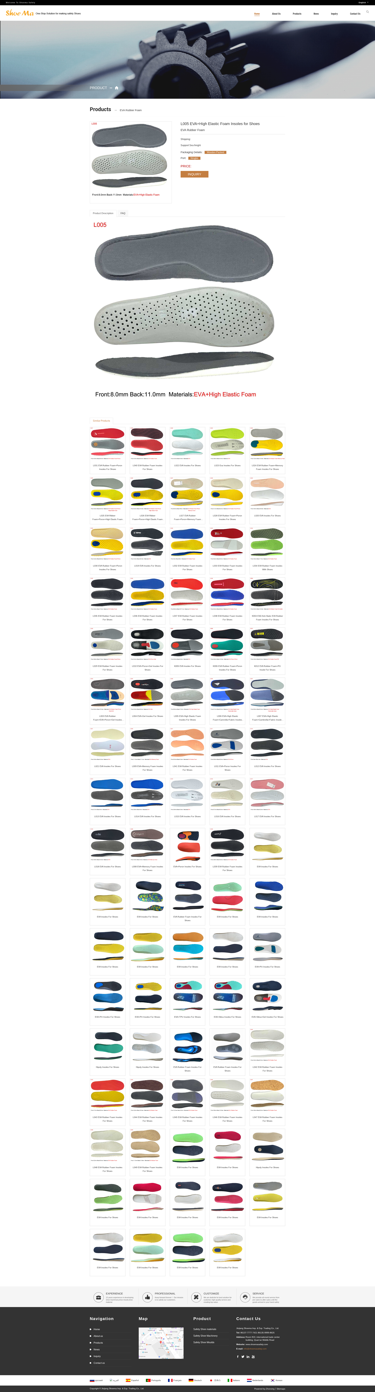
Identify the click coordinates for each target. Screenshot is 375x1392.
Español (135, 1380)
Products (297, 13)
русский (99, 1380)
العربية (116, 1380)
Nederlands (257, 1380)
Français (177, 1380)
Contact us (355, 13)
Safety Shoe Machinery (205, 1336)
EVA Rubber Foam (131, 110)
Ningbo (194, 158)
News (316, 13)
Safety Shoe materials (204, 1329)
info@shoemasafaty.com (255, 1349)
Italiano (236, 1380)
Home (257, 13)
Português (156, 1380)
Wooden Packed (215, 152)
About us (276, 13)
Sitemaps (281, 1389)
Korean (279, 1380)
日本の (217, 1380)
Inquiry (334, 13)
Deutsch (198, 1380)
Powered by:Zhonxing (264, 1389)
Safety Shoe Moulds (203, 1342)
